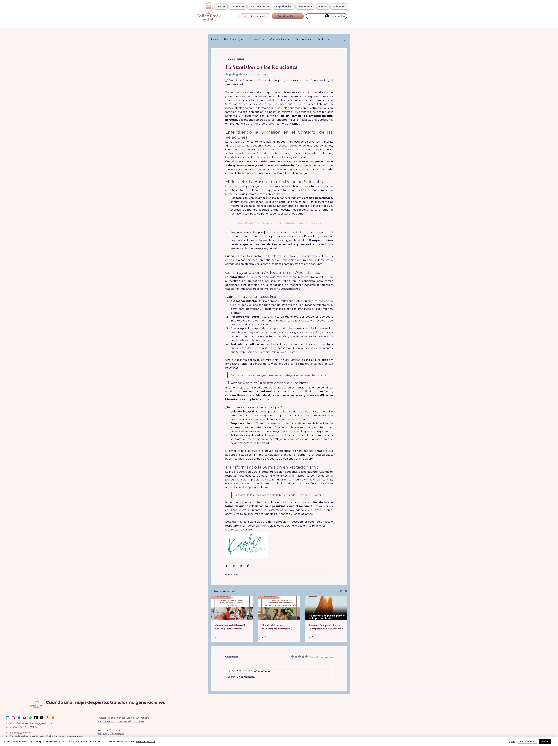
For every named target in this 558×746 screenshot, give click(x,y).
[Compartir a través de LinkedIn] (240, 565)
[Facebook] (19, 717)
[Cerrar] (554, 741)
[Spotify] (30, 717)
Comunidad (124, 721)
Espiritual (323, 39)
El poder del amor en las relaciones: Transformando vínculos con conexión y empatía (279, 626)
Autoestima (256, 39)
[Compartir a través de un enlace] (248, 565)
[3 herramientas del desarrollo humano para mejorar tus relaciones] (232, 608)
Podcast (120, 717)
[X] (41, 717)
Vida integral (303, 39)
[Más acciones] (331, 59)
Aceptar (545, 741)
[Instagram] (13, 717)
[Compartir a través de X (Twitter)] (233, 565)
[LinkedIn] (7, 717)
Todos (214, 39)
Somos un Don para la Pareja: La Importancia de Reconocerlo (326, 626)
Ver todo (343, 590)
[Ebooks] (53, 717)
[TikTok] (36, 717)
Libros (130, 717)
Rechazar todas (527, 741)
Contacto (138, 721)
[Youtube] (24, 717)
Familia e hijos (233, 39)
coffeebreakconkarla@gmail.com (33, 723)
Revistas (101, 717)
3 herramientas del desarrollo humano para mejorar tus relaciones (230, 626)
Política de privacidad (145, 741)
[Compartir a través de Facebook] (226, 565)
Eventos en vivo (106, 721)
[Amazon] (47, 717)
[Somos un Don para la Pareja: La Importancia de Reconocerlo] (326, 608)
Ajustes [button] (512, 741)
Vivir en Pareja (279, 39)
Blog (111, 717)
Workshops (142, 717)
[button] (343, 39)
